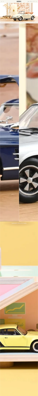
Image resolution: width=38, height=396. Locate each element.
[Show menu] (1, 1)
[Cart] (36, 1)
